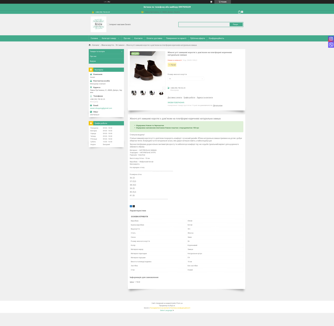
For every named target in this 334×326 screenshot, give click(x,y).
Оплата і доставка (154, 38)
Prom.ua (180, 303)
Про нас (127, 38)
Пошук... (236, 24)
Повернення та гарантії (176, 38)
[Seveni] (98, 24)
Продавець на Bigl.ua (167, 306)
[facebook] (131, 207)
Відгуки (93, 61)
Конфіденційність (216, 38)
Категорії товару (109, 38)
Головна (94, 38)
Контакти (138, 38)
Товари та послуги (97, 51)
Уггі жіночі (120, 45)
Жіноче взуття (107, 45)
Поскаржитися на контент (159, 308)
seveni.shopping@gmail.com (101, 108)
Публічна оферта (197, 38)
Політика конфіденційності (180, 308)
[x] (134, 207)
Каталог (95, 45)
